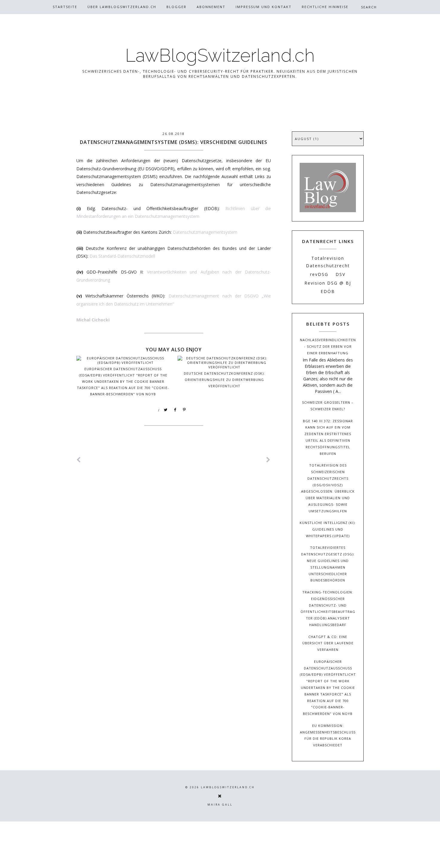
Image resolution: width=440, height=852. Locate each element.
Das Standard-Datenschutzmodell (122, 256)
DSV (340, 274)
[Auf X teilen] (165, 410)
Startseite (65, 6)
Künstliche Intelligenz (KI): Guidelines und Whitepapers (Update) (328, 529)
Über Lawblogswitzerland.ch (121, 6)
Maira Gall (220, 805)
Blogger (176, 6)
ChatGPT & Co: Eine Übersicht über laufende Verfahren (327, 643)
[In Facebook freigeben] (175, 410)
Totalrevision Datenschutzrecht (328, 261)
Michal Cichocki (93, 320)
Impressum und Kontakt (264, 6)
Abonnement (211, 6)
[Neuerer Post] (78, 460)
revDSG (319, 274)
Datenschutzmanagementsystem (205, 232)
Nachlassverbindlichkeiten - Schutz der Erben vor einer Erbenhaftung (328, 346)
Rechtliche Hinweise (325, 6)
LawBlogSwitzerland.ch (220, 55)
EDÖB (328, 291)
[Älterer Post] (268, 460)
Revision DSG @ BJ (327, 283)
